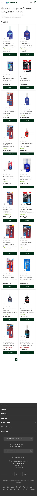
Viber (21, 474)
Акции (3, 409)
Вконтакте (12, 474)
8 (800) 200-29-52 (18, 447)
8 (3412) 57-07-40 (18, 444)
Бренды (4, 418)
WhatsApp (25, 474)
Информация (6, 427)
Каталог (4, 405)
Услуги (4, 413)
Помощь (4, 431)
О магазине (5, 422)
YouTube (16, 474)
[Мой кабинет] (31, 3)
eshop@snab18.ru (19, 457)
